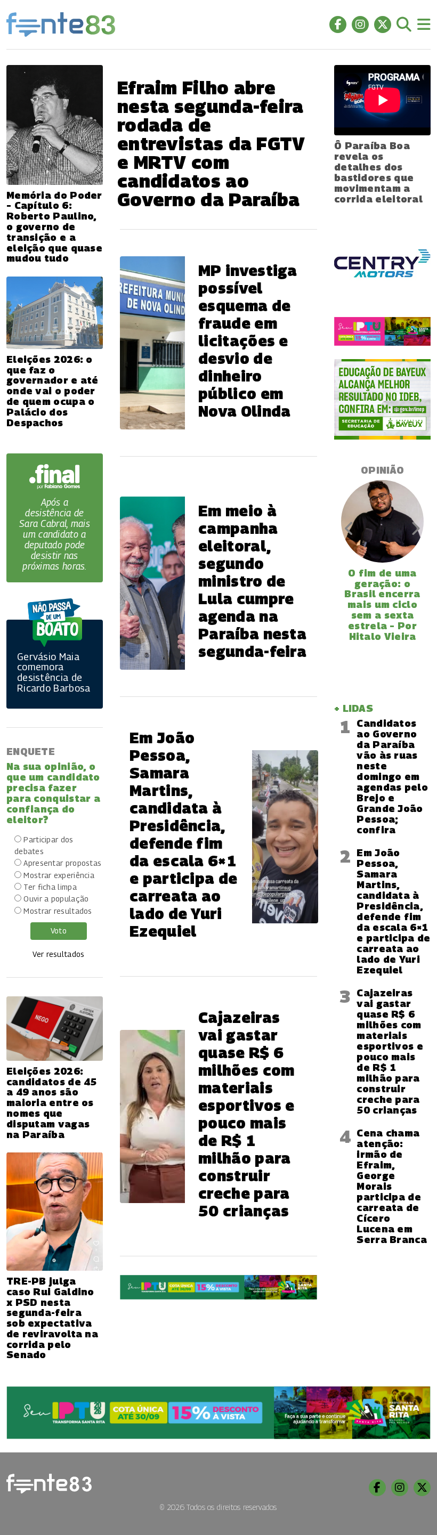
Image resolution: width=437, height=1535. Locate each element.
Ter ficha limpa (50, 886)
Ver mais (218, 1330)
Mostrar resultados (57, 910)
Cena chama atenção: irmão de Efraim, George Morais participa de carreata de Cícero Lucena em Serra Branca (392, 1186)
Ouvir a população (55, 898)
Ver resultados (58, 954)
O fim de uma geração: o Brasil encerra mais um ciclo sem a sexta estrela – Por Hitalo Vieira (382, 604)
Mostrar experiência (58, 875)
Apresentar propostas (62, 862)
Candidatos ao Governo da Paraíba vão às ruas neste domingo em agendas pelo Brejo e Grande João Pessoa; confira (392, 776)
